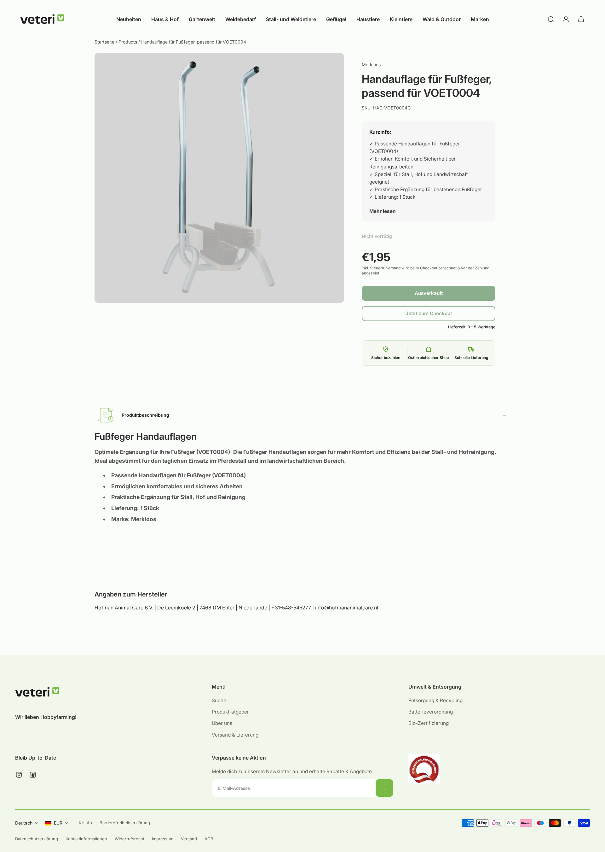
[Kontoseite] (565, 19)
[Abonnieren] (384, 788)
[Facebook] (33, 775)
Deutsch (23, 823)
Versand (393, 268)
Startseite (105, 41)
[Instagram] (19, 775)
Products (128, 41)
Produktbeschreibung (145, 415)
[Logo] (42, 19)
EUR (58, 823)
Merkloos (371, 64)
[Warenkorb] (581, 19)
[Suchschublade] (550, 19)
